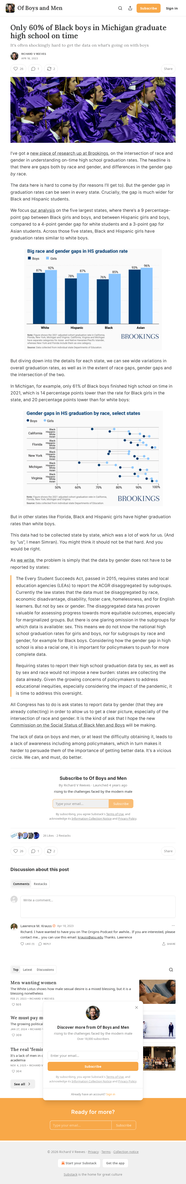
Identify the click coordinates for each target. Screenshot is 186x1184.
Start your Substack (81, 1163)
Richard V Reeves (33, 53)
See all (19, 1084)
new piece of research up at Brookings (69, 153)
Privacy (93, 1152)
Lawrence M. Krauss (36, 926)
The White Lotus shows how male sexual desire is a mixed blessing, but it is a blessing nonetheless (70, 990)
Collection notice (126, 1152)
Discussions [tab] (45, 970)
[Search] (120, 8)
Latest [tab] (27, 970)
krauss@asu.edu (90, 937)
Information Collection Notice (92, 1081)
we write (25, 560)
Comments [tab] (21, 884)
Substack (70, 1174)
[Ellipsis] (173, 925)
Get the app (115, 1163)
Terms (106, 1152)
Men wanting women (33, 982)
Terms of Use (115, 1077)
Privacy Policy (127, 1081)
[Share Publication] (130, 8)
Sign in (172, 8)
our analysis (42, 210)
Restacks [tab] (40, 884)
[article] (93, 993)
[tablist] (30, 883)
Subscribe (148, 8)
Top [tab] (15, 970)
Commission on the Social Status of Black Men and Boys (67, 725)
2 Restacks (63, 835)
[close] (136, 1007)
